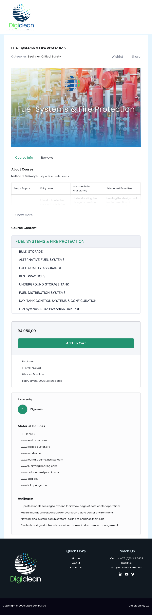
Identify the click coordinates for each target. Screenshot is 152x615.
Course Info (24, 157)
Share (136, 56)
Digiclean (36, 409)
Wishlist (117, 56)
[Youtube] (126, 574)
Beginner (34, 56)
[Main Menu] (144, 17)
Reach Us (76, 567)
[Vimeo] (132, 574)
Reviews (47, 157)
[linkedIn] (121, 574)
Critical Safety (51, 56)
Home (76, 558)
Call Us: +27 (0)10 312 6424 (126, 558)
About (76, 563)
